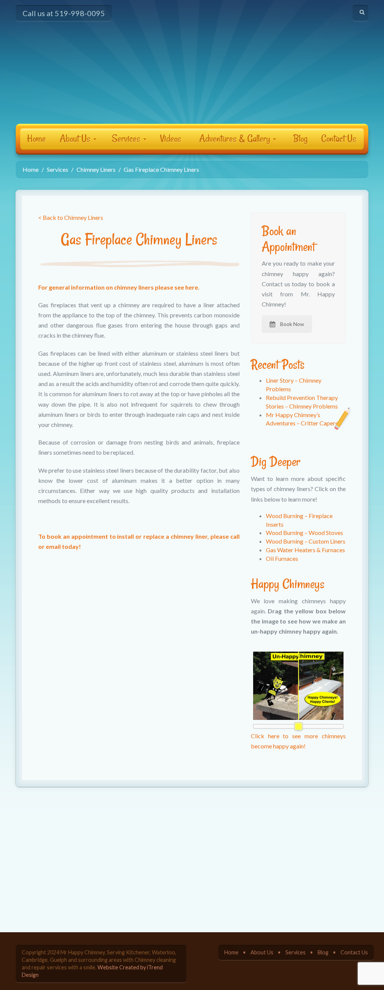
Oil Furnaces (282, 558)
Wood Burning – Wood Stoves (304, 532)
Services (127, 138)
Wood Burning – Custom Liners (305, 541)
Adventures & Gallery (235, 138)
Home (36, 138)
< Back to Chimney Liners (70, 217)
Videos (170, 138)
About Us (76, 138)
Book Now (292, 324)
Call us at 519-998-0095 (63, 13)
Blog (300, 138)
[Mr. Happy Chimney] (192, 67)
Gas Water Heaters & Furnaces (305, 549)
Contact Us (338, 138)
